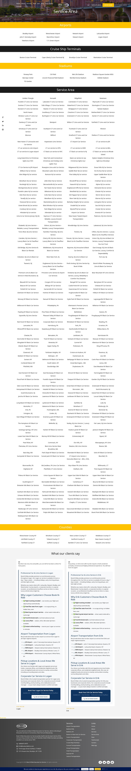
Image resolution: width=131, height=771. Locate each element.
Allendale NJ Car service (53, 212)
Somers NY (28, 359)
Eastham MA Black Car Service (28, 492)
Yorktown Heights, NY (53, 352)
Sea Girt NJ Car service (103, 205)
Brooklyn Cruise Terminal (78, 57)
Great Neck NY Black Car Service (78, 386)
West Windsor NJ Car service (53, 205)
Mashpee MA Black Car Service (103, 492)
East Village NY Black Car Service (28, 417)
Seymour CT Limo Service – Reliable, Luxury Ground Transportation (53, 219)
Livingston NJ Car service (103, 202)
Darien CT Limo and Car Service (103, 116)
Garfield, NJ (78, 403)
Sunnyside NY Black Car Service (28, 456)
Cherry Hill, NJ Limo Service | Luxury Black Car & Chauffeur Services (53, 241)
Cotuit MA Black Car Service (53, 499)
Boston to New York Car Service (75, 734)
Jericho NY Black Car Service (28, 396)
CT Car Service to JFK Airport (28, 167)
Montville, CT (28, 406)
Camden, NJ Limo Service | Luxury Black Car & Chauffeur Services (28, 241)
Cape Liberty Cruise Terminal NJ (53, 57)
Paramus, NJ (103, 352)
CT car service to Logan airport (28, 152)
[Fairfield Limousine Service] (63, 5)
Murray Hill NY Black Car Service (53, 436)
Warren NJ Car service (103, 198)
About (93, 729)
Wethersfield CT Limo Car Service (103, 112)
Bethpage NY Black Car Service (78, 359)
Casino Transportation (73, 737)
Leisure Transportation (73, 756)
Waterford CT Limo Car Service (78, 105)
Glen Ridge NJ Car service (28, 174)
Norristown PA (103, 335)
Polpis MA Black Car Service (53, 512)
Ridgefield (78, 98)
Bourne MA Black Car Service (103, 482)
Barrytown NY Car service (103, 282)
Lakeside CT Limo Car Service (53, 102)
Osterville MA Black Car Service (103, 499)
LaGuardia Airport (103, 33)
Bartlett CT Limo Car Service (78, 543)
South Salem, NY (53, 363)
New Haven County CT (103, 539)
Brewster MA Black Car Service (28, 485)
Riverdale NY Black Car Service (78, 453)
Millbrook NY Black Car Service (28, 305)
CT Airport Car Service (78, 142)
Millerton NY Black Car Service (103, 305)
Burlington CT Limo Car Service (53, 116)
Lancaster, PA (28, 325)
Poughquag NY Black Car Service (103, 315)
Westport (53, 122)
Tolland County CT (53, 539)
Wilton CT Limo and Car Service (78, 122)
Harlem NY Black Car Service (53, 430)
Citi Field (53, 74)
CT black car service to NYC (53, 152)
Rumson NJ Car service (53, 174)
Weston (103, 129)
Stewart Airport (78, 37)
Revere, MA (103, 446)
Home (93, 726)
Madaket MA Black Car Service (103, 509)
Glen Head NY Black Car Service (53, 386)
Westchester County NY (28, 536)
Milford (53, 135)
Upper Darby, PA (53, 346)
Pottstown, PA (78, 346)
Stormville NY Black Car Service (28, 339)
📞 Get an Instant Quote (41, 697)
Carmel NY (78, 342)
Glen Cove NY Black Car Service (28, 386)
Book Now (108, 5)
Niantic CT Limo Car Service (53, 109)
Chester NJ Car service (103, 191)
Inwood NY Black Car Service (78, 393)
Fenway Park (28, 74)
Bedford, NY (70, 732)
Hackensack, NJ (78, 356)
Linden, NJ (53, 413)
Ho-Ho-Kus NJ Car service (103, 171)
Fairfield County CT (28, 543)
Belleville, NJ (53, 423)
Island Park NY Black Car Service (103, 393)
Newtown (103, 98)
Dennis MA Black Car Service (103, 485)
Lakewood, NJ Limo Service (103, 225)
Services (93, 732)
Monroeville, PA (28, 465)
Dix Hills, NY (78, 443)
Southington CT (28, 482)
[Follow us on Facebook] (3, 117)
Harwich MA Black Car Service (78, 492)
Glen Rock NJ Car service (28, 195)
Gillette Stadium (103, 78)
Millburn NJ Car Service (28, 171)
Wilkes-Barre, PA (103, 329)
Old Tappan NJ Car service (78, 195)
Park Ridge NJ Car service (53, 209)
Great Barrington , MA (78, 363)
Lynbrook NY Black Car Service (53, 403)
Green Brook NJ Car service (27, 205)
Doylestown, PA (78, 366)
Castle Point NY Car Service (78, 286)
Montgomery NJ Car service (28, 188)
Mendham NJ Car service (53, 198)
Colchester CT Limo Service (78, 102)
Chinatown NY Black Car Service (103, 413)
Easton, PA (103, 312)
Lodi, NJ (103, 403)
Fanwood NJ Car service (28, 202)
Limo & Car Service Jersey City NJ (28, 216)
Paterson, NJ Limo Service (103, 216)
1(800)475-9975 (23, 743)
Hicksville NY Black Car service (53, 393)
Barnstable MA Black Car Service (53, 482)
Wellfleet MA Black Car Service (103, 495)
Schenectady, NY (78, 436)
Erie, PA (28, 410)
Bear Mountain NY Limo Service (103, 273)
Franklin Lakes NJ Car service (28, 191)
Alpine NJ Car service (103, 184)
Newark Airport (78, 33)
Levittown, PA (78, 335)
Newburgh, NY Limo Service (28, 509)
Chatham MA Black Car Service (78, 485)
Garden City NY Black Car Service (103, 379)
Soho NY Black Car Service (103, 453)
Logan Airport (103, 37)
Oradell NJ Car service (78, 205)
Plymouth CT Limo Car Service (103, 102)
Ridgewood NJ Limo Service (78, 167)
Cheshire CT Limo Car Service (78, 112)
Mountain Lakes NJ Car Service (53, 171)
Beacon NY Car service (28, 286)
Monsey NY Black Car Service (28, 299)
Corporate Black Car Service (53, 322)
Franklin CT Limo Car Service (28, 102)
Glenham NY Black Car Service (28, 293)
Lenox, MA (103, 363)
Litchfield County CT (28, 539)
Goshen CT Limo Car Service (28, 105)
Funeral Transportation (73, 745)
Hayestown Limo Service (53, 142)
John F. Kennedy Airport (28, 37)
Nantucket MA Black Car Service (53, 509)
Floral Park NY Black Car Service (28, 379)
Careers (93, 743)
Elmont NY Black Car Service (78, 373)
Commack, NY (53, 443)
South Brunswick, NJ (28, 393)
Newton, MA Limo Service (78, 446)
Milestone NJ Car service (53, 191)
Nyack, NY (103, 436)
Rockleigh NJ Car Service (28, 184)
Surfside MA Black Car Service (28, 512)
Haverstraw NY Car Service (78, 289)
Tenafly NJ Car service (27, 198)
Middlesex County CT (103, 536)
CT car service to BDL (103, 148)
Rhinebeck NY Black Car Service (78, 322)
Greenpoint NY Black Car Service (78, 417)
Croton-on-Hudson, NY (78, 352)
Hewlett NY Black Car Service (53, 389)
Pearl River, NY (28, 443)
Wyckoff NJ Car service (78, 209)
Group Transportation (72, 748)
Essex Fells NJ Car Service (103, 167)
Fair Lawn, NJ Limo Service (103, 423)
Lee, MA (103, 356)
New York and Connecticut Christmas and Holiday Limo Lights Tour (53, 161)
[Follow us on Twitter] (3, 121)
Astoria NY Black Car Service (78, 410)
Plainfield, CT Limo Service (53, 469)
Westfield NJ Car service (78, 191)
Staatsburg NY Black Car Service (53, 329)
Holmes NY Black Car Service (53, 293)
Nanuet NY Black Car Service (53, 299)
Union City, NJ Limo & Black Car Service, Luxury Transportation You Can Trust (103, 241)
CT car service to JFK (103, 142)
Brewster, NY (53, 342)
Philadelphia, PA (53, 305)
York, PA (78, 325)
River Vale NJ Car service (78, 198)
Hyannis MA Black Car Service (78, 499)
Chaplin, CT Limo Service (78, 502)
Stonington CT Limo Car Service (103, 105)
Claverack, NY (28, 352)
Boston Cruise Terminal (28, 57)
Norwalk (53, 98)
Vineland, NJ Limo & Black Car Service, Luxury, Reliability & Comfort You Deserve (78, 276)
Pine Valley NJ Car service (78, 174)
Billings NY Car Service (53, 286)
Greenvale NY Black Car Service (103, 386)
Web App (94, 745)
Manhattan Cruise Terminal (103, 57)
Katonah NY (70, 753)
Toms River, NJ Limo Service (28, 232)
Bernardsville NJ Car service (53, 184)
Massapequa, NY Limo (103, 443)
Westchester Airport (53, 33)
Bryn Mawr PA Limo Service (78, 465)
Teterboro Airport (28, 41)
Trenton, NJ (78, 232)
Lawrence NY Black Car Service (53, 396)
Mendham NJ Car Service (28, 181)
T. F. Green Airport (53, 41)
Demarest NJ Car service (103, 188)
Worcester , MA (78, 389)
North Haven (28, 112)
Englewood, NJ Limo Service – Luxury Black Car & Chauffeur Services (53, 266)
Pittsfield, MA (28, 366)
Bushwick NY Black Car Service (78, 413)
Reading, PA (103, 322)
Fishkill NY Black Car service (103, 289)
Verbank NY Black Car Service (78, 339)
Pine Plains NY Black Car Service (53, 312)
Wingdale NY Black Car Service (28, 342)
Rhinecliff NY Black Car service (28, 329)
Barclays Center (28, 78)
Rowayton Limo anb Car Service (53, 167)
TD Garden (28, 81)
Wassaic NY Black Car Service (103, 339)
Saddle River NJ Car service (78, 171)
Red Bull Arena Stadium (78, 78)
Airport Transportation (73, 726)
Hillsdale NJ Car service (28, 212)
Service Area (95, 734)
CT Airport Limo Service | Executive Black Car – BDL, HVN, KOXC (78, 459)
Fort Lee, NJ (103, 257)
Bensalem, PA (53, 335)
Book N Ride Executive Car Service (36, 762)
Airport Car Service (78, 212)
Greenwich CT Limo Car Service (78, 116)
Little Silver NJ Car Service (53, 181)
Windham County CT (53, 536)
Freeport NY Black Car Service (78, 379)
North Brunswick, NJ (103, 389)
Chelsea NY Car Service (103, 286)
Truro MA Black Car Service (78, 495)
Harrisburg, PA (53, 325)
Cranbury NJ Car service (28, 209)
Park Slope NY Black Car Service (53, 453)
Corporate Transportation (74, 740)
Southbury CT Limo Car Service (53, 112)
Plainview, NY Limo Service (28, 446)
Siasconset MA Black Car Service (78, 509)
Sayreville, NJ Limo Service (28, 315)
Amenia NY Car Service (103, 212)
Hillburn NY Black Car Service (103, 293)
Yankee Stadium (103, 109)
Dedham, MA (78, 469)
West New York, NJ (53, 257)
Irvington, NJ (28, 413)
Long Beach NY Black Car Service (28, 403)
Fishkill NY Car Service (28, 289)
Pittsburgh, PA (103, 406)
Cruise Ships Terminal (72, 743)
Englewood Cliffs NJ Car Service (78, 188)
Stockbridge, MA (53, 366)
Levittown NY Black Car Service (78, 396)
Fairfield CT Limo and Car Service (103, 122)
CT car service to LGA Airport (28, 148)
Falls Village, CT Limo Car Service (53, 105)
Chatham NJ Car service (103, 181)
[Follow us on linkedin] (3, 125)
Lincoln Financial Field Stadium (53, 78)
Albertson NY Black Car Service (103, 342)
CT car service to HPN (53, 148)
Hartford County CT (78, 539)
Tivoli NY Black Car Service (53, 339)
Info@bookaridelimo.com (26, 746)
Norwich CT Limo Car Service (28, 109)
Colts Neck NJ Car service (53, 195)
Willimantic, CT (103, 465)
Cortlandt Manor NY (28, 363)
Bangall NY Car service (78, 282)
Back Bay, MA (28, 453)
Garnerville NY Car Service (53, 289)
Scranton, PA (103, 325)
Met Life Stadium (78, 74)
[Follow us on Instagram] (3, 129)
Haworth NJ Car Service (78, 184)
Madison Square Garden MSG (103, 74)
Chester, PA (28, 335)
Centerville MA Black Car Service (28, 499)
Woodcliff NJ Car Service (78, 181)
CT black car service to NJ (78, 152)
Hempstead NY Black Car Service (28, 389)
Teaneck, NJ (28, 263)
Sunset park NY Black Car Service (53, 456)
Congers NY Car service (53, 282)
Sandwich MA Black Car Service (53, 495)
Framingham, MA (53, 410)
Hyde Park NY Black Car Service (78, 299)
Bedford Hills (70, 729)
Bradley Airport (28, 33)
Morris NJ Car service (103, 195)
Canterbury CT (78, 482)
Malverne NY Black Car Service (53, 406)
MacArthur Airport (53, 37)
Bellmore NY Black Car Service (53, 359)
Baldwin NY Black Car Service (28, 356)
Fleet (92, 737)
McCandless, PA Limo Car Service (53, 465)
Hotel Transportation (72, 751)
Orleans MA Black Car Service (28, 495)
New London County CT (78, 536)
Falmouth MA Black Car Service (53, 492)
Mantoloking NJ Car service (53, 202)
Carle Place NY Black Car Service (103, 359)
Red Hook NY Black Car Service (28, 322)
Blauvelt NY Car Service (28, 282)
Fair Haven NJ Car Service (53, 188)
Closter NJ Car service (103, 209)
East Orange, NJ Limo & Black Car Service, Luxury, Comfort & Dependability (103, 250)
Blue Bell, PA (103, 456)
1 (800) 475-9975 (96, 5)
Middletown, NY (103, 502)
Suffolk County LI (53, 543)
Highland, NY (28, 469)
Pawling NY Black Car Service (28, 312)
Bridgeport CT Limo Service (78, 109)
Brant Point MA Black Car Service (103, 512)
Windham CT (78, 406)
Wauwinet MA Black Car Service (78, 512)
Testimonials (95, 740)
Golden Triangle (28, 98)
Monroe (28, 135)
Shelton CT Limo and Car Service (103, 135)
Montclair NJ (103, 410)
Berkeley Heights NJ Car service (78, 202)
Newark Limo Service (103, 543)
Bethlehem (78, 312)
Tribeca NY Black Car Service (28, 475)
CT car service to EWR (78, 148)
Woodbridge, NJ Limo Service (78, 225)
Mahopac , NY (53, 356)
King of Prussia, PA (103, 346)
